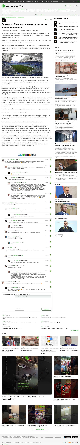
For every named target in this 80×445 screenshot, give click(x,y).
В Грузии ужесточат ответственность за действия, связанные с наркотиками (67, 30)
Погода (62, 1)
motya (14, 236)
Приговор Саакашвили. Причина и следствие (68, 26)
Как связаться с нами (49, 437)
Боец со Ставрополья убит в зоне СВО (50, 322)
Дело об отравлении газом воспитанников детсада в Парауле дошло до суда (20, 317)
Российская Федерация (31, 11)
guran (11, 202)
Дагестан (49, 9)
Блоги (42, 1)
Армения (22, 9)
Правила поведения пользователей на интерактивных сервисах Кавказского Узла (28, 442)
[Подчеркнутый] (21, 297)
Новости (4, 1)
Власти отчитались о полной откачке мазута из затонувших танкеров (65, 97)
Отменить (46, 309)
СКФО (56, 11)
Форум (36, 1)
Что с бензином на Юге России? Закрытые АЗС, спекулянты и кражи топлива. (65, 426)
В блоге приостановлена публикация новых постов (68, 22)
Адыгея (12, 9)
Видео (47, 1)
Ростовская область (40, 11)
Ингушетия (54, 9)
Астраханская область (29, 9)
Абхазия (3, 9)
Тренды (14, 1)
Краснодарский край (14, 11)
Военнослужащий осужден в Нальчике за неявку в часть (54, 328)
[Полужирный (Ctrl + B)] (16, 297)
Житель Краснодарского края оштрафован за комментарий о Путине (66, 173)
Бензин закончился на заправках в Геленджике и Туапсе (63, 75)
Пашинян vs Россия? (40, 14)
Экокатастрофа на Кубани (72, 14)
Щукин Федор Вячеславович (62, 236)
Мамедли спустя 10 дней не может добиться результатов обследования (69, 349)
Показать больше (40, 429)
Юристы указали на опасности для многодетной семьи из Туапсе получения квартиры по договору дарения (65, 145)
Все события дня (74, 330)
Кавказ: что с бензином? (8, 14)
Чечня (69, 11)
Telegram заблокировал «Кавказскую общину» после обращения (65, 400)
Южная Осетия (73, 11)
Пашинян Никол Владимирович (62, 201)
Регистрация (19, 309)
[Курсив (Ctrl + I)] (18, 297)
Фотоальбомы (54, 1)
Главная (3, 17)
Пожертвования (58, 437)
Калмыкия (68, 9)
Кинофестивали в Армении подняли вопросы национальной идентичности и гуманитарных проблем (49, 351)
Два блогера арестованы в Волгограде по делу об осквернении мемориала (65, 122)
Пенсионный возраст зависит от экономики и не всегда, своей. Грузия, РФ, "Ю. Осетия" (68, 34)
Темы (9, 1)
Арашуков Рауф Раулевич (61, 218)
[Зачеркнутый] (23, 297)
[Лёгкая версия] (73, 1)
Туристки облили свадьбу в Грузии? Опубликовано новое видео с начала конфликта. (65, 377)
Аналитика (21, 1)
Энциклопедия (29, 1)
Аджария (7, 9)
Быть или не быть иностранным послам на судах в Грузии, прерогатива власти (68, 41)
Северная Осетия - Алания (49, 11)
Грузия (45, 9)
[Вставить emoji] (26, 297)
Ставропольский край (62, 11)
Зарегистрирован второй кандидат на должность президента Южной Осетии (19, 323)
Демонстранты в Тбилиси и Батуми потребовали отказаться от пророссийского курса (10, 350)
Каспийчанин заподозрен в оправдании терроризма (53, 317)
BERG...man (18, 172)
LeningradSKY (12, 159)
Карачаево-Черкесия (5, 11)
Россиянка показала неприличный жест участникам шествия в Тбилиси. (37, 426)
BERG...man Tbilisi (21, 17)
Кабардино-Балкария (61, 9)
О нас (42, 437)
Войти (76, 5)
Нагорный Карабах (22, 11)
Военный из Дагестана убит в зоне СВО (12, 328)
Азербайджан (17, 9)
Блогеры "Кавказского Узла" (11, 17)
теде (17, 225)
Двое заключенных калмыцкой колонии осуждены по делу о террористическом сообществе (64, 51)
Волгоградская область (38, 9)
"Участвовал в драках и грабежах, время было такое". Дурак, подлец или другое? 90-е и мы (68, 37)
